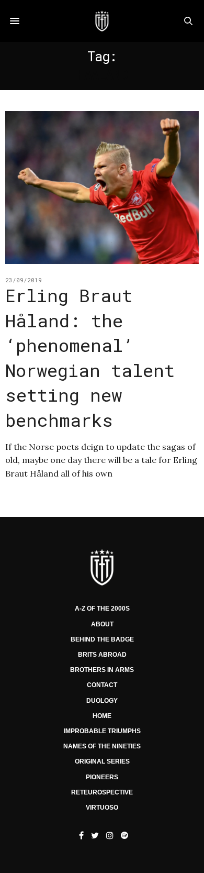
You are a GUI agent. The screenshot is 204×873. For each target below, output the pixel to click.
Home (102, 716)
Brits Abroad (102, 654)
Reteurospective (102, 792)
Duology (102, 700)
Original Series (102, 761)
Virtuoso (102, 807)
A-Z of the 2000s (102, 608)
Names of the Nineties (102, 746)
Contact (102, 685)
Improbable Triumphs (102, 731)
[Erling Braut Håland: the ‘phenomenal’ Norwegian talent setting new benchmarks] (102, 187)
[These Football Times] (101, 20)
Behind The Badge (102, 639)
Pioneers (102, 777)
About (102, 624)
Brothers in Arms (102, 669)
